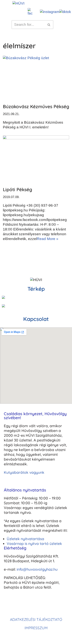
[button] (42, 3)
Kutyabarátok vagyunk (24, 472)
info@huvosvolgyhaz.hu (37, 569)
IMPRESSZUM (36, 628)
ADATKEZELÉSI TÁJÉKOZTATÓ (36, 619)
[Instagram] (19, 605)
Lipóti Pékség (17, 189)
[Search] (49, 24)
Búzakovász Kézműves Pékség (36, 106)
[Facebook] (8, 605)
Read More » (47, 239)
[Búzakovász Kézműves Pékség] (36, 78)
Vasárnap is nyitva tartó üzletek (34, 543)
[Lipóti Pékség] (36, 159)
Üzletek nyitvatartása (25, 538)
